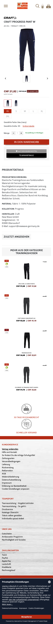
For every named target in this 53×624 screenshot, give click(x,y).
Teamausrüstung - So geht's (14, 506)
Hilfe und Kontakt (9, 452)
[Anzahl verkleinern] (13, 133)
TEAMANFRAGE (26, 155)
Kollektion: (8, 209)
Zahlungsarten (8, 458)
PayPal (5, 558)
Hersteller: (8, 214)
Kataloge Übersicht (10, 512)
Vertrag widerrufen (10, 449)
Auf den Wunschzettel (27, 151)
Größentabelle (28, 126)
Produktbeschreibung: (14, 177)
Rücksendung (8, 467)
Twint (4, 555)
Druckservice (7, 509)
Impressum (7, 483)
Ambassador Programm (12, 536)
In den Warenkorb (26, 142)
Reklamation (7, 470)
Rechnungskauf (8, 570)
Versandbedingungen (11, 461)
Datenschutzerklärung (11, 480)
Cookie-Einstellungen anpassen (15, 489)
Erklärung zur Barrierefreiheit (14, 486)
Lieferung (6, 464)
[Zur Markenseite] (10, 18)
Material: (7, 203)
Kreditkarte (6, 567)
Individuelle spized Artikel (13, 518)
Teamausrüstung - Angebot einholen (18, 503)
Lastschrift (6, 564)
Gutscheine (7, 533)
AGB (4, 473)
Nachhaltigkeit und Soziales (14, 540)
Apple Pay (6, 561)
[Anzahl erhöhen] (21, 133)
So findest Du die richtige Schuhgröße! (18, 455)
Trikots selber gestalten (12, 515)
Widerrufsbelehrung (10, 476)
